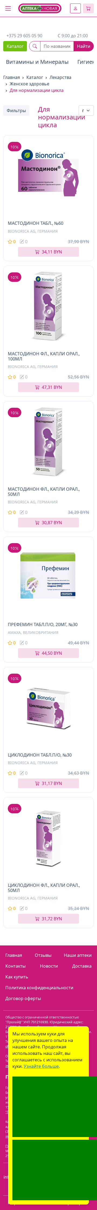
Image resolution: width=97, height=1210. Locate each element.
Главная (11, 77)
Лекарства (60, 77)
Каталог (15, 46)
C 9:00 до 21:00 (73, 36)
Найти (83, 46)
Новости (49, 966)
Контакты (15, 966)
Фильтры (16, 110)
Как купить (16, 977)
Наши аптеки (78, 955)
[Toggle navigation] (8, 8)
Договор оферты (23, 998)
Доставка (82, 966)
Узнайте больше (41, 1066)
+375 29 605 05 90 (24, 36)
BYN (52, 252)
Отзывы (43, 955)
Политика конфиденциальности (39, 988)
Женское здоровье (29, 84)
